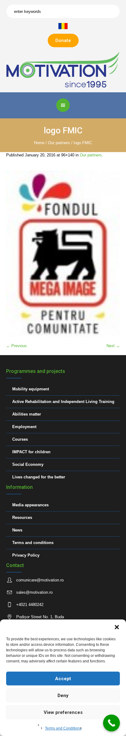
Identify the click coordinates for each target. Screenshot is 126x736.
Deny (63, 695)
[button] (117, 627)
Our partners (59, 142)
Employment (24, 426)
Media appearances (30, 505)
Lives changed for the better (38, 477)
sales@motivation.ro (34, 592)
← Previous (16, 345)
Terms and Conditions (63, 728)
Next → (113, 345)
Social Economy (27, 464)
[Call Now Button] (111, 723)
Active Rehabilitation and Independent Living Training (63, 401)
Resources (22, 517)
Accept (63, 678)
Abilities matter (26, 414)
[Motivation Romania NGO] (63, 69)
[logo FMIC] (63, 254)
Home (39, 142)
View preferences (63, 712)
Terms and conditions (33, 542)
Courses (20, 439)
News (17, 530)
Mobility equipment (30, 389)
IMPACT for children (31, 452)
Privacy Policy (25, 555)
